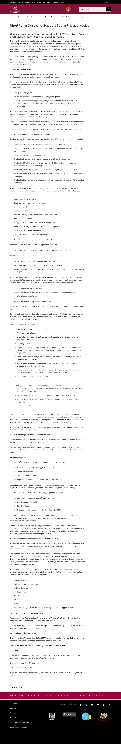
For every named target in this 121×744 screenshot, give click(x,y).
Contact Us (14, 703)
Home (12, 17)
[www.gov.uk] (52, 716)
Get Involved (46, 2)
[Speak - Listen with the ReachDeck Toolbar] (68, 9)
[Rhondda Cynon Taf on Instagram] (86, 704)
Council (27, 2)
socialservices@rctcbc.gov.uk (29, 663)
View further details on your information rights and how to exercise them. (38, 646)
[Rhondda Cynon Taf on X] (109, 704)
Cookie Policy (14, 718)
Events (39, 2)
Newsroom (56, 2)
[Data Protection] (103, 716)
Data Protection (67, 17)
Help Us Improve (16, 687)
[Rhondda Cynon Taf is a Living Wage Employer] (86, 716)
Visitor (33, 2)
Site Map (13, 708)
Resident (13, 2)
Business (20, 2)
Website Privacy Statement (19, 723)
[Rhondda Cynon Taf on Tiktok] (103, 704)
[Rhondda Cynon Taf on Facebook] (80, 704)
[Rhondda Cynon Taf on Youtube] (97, 704)
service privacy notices (85, 17)
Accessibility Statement (18, 728)
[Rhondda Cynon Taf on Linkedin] (92, 704)
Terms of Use (14, 713)
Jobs (62, 2)
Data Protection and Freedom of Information (42, 17)
